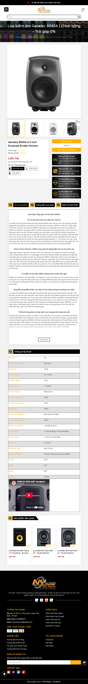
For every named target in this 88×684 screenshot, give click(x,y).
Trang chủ (49, 640)
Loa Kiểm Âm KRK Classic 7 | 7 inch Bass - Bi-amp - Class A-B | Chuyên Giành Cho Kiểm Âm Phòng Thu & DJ (19, 552)
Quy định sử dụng (53, 626)
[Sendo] (23, 672)
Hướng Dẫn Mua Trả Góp (17, 649)
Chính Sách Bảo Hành (54, 613)
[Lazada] (13, 672)
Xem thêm (44, 340)
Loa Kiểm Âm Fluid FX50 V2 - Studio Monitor (67, 552)
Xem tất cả (66, 149)
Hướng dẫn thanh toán (16, 643)
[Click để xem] (44, 81)
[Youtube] (46, 600)
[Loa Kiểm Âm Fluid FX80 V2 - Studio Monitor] (44, 537)
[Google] (51, 600)
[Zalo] (36, 600)
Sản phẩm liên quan (24, 518)
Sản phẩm (50, 646)
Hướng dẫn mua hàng (15, 640)
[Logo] (44, 10)
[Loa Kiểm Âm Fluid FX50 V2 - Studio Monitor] (68, 537)
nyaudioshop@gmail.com (22, 622)
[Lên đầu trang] (84, 671)
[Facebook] (41, 600)
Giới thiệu (49, 643)
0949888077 (21, 619)
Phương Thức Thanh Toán (17, 646)
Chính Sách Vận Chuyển (55, 616)
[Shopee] (8, 672)
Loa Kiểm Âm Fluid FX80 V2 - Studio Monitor (43, 552)
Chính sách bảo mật (53, 623)
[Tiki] (18, 672)
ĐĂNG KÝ (76, 662)
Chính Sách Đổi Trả (53, 619)
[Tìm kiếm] (78, 17)
